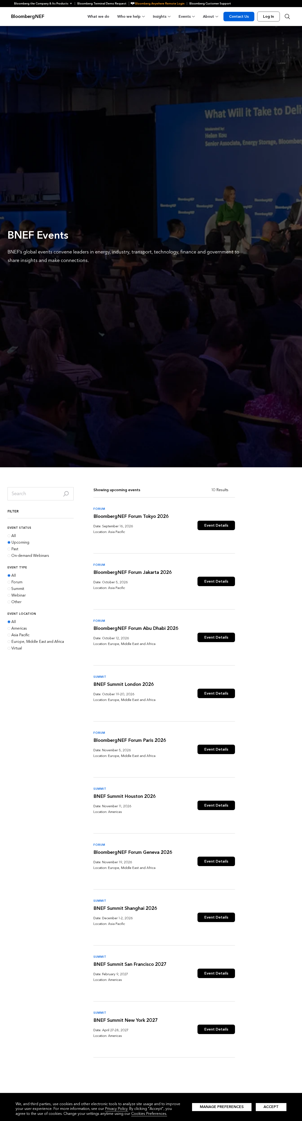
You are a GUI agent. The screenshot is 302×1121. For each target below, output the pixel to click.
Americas (19, 628)
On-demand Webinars (30, 555)
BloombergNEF (27, 16)
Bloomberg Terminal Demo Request (101, 3)
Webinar (18, 595)
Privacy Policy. (116, 1108)
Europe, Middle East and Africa (37, 641)
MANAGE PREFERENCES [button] (222, 1106)
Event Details (216, 525)
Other (16, 602)
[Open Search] (287, 16)
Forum (16, 582)
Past (14, 549)
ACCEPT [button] (271, 1106)
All (13, 535)
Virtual (16, 648)
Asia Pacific (20, 635)
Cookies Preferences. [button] (149, 1113)
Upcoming (20, 542)
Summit (17, 588)
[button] (44, 3)
